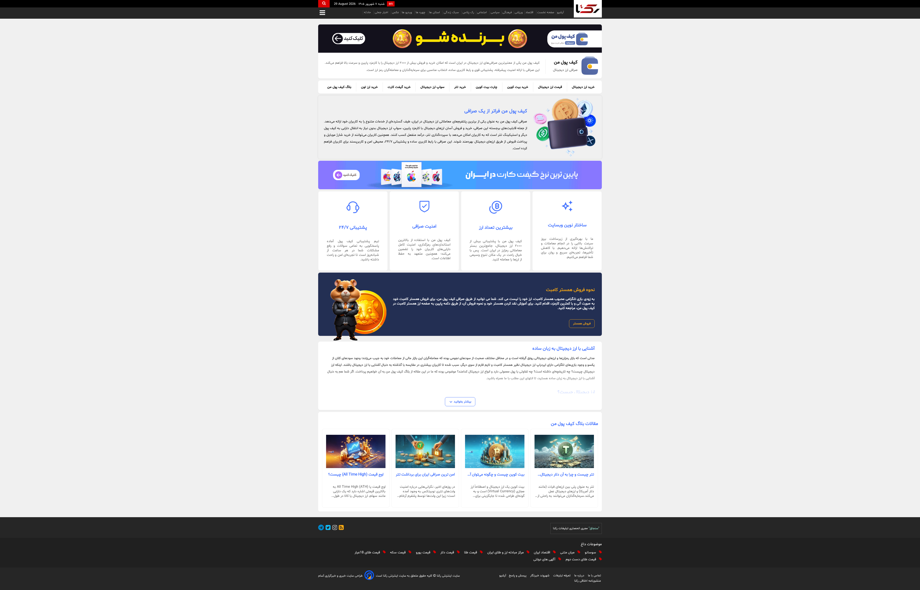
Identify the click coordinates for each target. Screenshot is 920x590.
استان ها (435, 12)
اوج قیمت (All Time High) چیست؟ (356, 474)
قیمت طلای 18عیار (368, 552)
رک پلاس (468, 12)
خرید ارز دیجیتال (583, 87)
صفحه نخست (545, 12)
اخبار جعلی (382, 12)
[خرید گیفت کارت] (460, 175)
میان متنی (567, 552)
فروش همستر (582, 323)
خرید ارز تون (369, 87)
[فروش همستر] (460, 38)
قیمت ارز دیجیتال (550, 87)
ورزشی (519, 12)
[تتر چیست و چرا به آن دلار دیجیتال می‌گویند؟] (564, 451)
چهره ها (421, 12)
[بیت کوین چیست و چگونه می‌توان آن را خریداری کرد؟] (494, 451)
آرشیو (560, 12)
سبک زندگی (452, 12)
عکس (395, 12)
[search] (324, 3)
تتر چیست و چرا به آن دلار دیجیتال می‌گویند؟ (567, 474)
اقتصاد (529, 12)
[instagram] (334, 528)
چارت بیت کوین (486, 87)
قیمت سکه (398, 552)
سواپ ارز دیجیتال (432, 87)
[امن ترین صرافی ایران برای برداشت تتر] (425, 451)
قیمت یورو (423, 552)
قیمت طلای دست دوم (581, 559)
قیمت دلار (447, 552)
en (391, 3)
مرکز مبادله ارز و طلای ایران (506, 552)
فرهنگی (507, 12)
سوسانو (591, 552)
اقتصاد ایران (542, 552)
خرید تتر (460, 87)
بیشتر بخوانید (462, 402)
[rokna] (588, 8)
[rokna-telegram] (321, 528)
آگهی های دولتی (544, 559)
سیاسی (495, 12)
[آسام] (369, 576)
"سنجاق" (594, 528)
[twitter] (327, 528)
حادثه (368, 12)
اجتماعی (482, 12)
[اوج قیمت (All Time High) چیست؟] (355, 451)
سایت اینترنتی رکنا (448, 576)
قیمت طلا (471, 552)
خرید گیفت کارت (399, 87)
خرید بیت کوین (517, 87)
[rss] (340, 528)
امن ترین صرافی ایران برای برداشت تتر (425, 474)
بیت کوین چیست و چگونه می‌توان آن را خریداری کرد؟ (495, 474)
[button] (322, 13)
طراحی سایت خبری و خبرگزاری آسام (340, 576)
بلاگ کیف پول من (339, 87)
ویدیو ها (407, 12)
